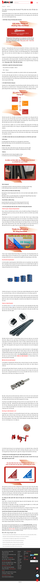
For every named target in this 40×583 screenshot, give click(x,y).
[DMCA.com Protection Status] (36, 554)
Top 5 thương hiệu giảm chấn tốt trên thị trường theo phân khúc (13, 540)
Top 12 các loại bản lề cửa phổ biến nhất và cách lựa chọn (12, 546)
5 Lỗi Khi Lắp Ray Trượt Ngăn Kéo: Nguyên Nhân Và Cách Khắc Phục (14, 538)
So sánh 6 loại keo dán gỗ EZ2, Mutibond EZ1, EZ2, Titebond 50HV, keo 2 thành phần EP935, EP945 (19, 534)
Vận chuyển (20, 565)
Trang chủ (3, 6)
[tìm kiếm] (32, 2)
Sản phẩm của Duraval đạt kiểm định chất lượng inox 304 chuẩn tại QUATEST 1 (16, 536)
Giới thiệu (19, 551)
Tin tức (19, 552)
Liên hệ (19, 554)
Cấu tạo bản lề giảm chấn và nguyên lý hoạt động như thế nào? (13, 544)
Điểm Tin (8, 6)
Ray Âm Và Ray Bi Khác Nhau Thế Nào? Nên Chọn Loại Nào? (13, 542)
